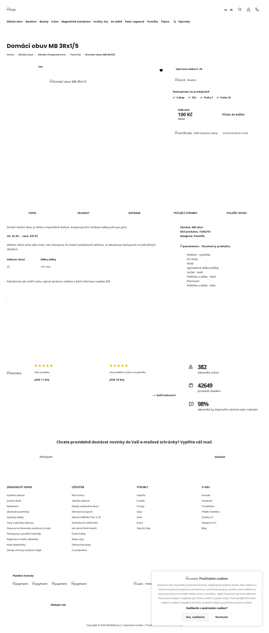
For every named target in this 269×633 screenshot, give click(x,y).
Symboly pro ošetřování (85, 522)
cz (225, 9)
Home (10, 54)
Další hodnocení (166, 395)
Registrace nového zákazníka (22, 539)
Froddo (141, 500)
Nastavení (221, 617)
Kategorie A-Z (209, 522)
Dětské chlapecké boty (52, 54)
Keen (139, 517)
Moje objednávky (16, 544)
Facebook (207, 500)
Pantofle (75, 54)
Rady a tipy (78, 539)
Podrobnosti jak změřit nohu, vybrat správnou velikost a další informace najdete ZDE (58, 281)
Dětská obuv (25, 54)
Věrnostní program (82, 511)
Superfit (141, 495)
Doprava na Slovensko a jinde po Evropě (29, 528)
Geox (139, 511)
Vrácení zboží (14, 500)
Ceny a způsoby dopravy (20, 522)
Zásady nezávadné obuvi (85, 506)
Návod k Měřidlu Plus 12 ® (86, 517)
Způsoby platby (15, 517)
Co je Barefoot (79, 550)
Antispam (46, 457)
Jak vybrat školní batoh (84, 528)
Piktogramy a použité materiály (24, 533)
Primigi (140, 506)
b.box (140, 522)
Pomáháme (208, 506)
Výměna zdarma (16, 495)
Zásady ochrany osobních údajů (24, 550)
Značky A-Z (207, 517)
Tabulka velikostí (81, 500)
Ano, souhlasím (195, 617)
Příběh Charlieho (211, 511)
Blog (204, 528)
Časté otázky (79, 533)
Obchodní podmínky (18, 511)
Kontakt (206, 495)
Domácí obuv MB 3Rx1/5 (100, 54)
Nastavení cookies (133, 625)
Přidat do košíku (233, 114)
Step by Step (143, 528)
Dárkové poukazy (81, 544)
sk (231, 9)
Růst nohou (78, 495)
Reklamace (12, 506)
